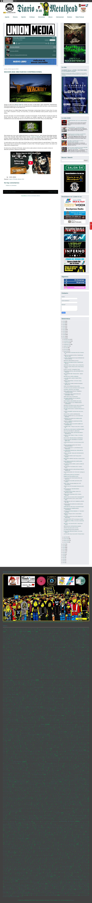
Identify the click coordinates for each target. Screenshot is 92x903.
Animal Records (43, 643)
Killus (52, 754)
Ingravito (54, 744)
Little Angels (56, 767)
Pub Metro (36, 814)
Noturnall (38, 797)
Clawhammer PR (83, 675)
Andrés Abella (60, 641)
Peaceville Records (64, 805)
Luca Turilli (61, 770)
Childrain (81, 674)
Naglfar (20, 791)
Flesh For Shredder (80, 717)
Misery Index (54, 784)
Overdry (17, 804)
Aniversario (63, 643)
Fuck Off (86, 720)
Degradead (41, 688)
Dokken (55, 695)
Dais (43, 683)
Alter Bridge (31, 640)
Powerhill (23, 811)
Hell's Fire (30, 736)
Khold (14, 754)
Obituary (57, 798)
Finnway (4, 717)
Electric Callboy (37, 702)
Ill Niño (19, 741)
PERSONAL (54, 807)
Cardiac (53, 671)
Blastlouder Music (85, 661)
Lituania (61, 767)
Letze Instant (15, 766)
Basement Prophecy (81, 654)
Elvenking (32, 704)
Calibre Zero (75, 669)
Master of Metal (85, 777)
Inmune (64, 744)
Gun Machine (84, 729)
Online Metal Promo (32, 801)
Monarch (39, 786)
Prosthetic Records (14, 814)
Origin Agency (21, 802)
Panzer (9, 805)
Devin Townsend (84, 691)
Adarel (56, 634)
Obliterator (62, 798)
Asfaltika (38, 648)
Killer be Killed (46, 754)
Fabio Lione (46, 712)
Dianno (16, 692)
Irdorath (28, 747)
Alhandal (24, 638)
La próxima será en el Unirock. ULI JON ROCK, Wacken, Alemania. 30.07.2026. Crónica (76, 135)
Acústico (26, 634)
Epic (76, 707)
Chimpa (13, 675)
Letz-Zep (9, 766)
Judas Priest (61, 751)
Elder (19, 702)
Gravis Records (42, 727)
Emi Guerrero (66, 704)
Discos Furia (63, 694)
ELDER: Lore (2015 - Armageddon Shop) (72, 369)
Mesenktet (75, 780)
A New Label (71, 631)
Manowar (26, 776)
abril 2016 (66, 537)
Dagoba (26, 683)
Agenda (7, 17)
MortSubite (77, 787)
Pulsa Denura (42, 814)
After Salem (61, 636)
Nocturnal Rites (44, 795)
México (82, 783)
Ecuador (46, 700)
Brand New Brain (6, 667)
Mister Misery (65, 784)
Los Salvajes (85, 769)
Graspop (86, 726)
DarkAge (62, 684)
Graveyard (36, 727)
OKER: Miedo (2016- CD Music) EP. (71, 396)
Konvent (9, 757)
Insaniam (6, 746)
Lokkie (40, 769)
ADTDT (15, 636)
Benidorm (48, 657)
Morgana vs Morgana (25, 787)
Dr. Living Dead (31, 697)
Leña (29, 764)
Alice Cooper (37, 638)
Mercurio (41, 780)
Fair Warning (78, 712)
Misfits (59, 784)
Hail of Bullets (60, 730)
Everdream (57, 710)
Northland (12, 797)
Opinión (23, 17)
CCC (14, 672)
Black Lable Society (22, 660)
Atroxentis (39, 650)
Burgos (63, 668)
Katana (69, 753)
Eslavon (29, 708)
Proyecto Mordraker (22, 814)
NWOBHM (49, 798)
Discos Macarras (71, 694)
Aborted (12, 633)
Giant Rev (16, 724)
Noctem (37, 795)
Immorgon (33, 741)
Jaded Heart (60, 748)
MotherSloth (6, 788)
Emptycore (9, 705)
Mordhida (11, 787)
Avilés (70, 651)
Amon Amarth (19, 641)
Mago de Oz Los (74, 773)
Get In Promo (74, 722)
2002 (64, 560)
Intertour (72, 746)
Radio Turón (15, 817)
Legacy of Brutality (36, 136)
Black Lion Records (31, 660)
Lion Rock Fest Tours (32, 767)
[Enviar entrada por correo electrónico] (7, 177)
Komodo (4, 757)
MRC (62, 788)
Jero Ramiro (11, 750)
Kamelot (21, 753)
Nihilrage (82, 794)
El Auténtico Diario (40, 701)
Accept (47, 633)
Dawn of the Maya (47, 685)
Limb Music (16, 767)
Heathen (8, 734)
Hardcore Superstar (84, 731)
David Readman (29, 685)
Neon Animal (50, 793)
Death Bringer (22, 687)
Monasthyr (44, 786)
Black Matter (46, 660)
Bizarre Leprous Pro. (41, 658)
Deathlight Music (58, 687)
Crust (30, 681)
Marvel (46, 777)
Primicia (13, 812)
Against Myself (73, 636)
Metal (11, 781)
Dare (67, 683)
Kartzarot (55, 753)
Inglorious (49, 744)
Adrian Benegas (74, 634)
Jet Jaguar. (17, 750)
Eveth (73, 710)
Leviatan (21, 766)
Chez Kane (59, 674)
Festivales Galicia (45, 715)
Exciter (40, 711)
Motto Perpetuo (41, 788)
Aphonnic (87, 644)
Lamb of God (74, 760)
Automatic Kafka (6, 651)
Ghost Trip (10, 724)
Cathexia (8, 672)
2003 (46, 628)
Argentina (82, 646)
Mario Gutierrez (31, 777)
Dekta (51, 688)
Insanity (11, 746)
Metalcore (40, 783)
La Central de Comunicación (51, 758)
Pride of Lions (77, 811)
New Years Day (21, 794)
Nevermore (84, 793)
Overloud (28, 804)
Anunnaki (40, 644)
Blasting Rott (77, 661)
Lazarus (83, 761)
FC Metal (64, 714)
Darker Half (67, 684)
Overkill (22, 804)
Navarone (4, 793)
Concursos (5, 678)
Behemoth (5, 657)
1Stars (29, 628)
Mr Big (57, 788)
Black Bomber (50, 658)
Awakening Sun (81, 651)
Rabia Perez (51, 815)
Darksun (4, 685)
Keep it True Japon (81, 753)
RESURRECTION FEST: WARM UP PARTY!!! (72, 407)
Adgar (60, 634)
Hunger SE (45, 740)
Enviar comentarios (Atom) (34, 195)
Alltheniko (76, 638)
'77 (3, 628)
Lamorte (86, 760)
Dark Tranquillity (55, 684)
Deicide (46, 688)
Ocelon (14, 800)
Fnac (37, 718)
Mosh (82, 787)
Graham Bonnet (49, 726)
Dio (42, 694)
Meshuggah (81, 780)
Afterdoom (67, 636)
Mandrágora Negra (6, 776)
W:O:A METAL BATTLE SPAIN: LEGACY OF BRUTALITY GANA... (72, 492)
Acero (59, 633)
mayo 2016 (66, 351)
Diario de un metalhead (35, 692)
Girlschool (52, 724)
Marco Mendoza (63, 776)
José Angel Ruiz (26, 751)
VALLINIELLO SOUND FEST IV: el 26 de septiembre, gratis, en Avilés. (75, 141)
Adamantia (46, 634)
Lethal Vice (79, 764)
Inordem (87, 744)
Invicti (12, 747)
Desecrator (5, 691)
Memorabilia (19, 780)
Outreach (6, 804)
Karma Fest (43, 753)
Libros (75, 766)
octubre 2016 (66, 342)
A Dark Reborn (56, 631)
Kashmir (59, 753)
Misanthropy (47, 784)
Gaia (56, 721)
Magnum (50, 773)
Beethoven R (85, 655)
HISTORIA (7, 738)
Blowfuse (30, 664)
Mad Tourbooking (6, 773)
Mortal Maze (63, 787)
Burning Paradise (78, 668)
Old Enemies (41, 800)
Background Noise (41, 653)
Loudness (33, 770)
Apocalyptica (7, 646)
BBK (44, 655)
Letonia (4, 766)
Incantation (59, 743)
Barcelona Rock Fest (52, 654)
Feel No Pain (85, 714)
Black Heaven (13, 660)
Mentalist (26, 780)
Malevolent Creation (61, 774)
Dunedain (33, 698)
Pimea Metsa (60, 808)
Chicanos (63, 674)
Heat (4, 734)
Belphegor (29, 657)
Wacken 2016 (18, 104)
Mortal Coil (57, 787)
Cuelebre (63, 681)
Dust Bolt (66, 698)
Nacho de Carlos (80, 790)
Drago (46, 697)
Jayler (85, 748)
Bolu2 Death (63, 664)
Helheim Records (22, 736)
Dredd (4, 698)
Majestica (12, 774)
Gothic (36, 726)
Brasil (11, 667)
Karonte (49, 753)
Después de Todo (24, 691)
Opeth (86, 801)
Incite (64, 743)
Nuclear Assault (6, 798)
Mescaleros (68, 780)
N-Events (73, 790)
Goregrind (19, 726)
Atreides (30, 650)
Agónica (39, 637)
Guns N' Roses (6, 730)
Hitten (20, 738)
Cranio (62, 678)
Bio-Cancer (27, 658)
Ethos (13, 710)
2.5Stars (34, 628)
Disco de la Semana (54, 694)
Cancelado (21, 671)
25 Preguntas (63, 630)
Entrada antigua (53, 192)
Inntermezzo (75, 744)
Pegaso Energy (86, 805)
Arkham (22, 647)
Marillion (10, 777)
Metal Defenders (46, 781)
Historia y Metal (14, 738)
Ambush (66, 640)
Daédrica (11, 683)
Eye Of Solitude (34, 712)
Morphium (51, 787)
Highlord (61, 737)
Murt (88, 788)
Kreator (45, 757)
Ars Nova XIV (43, 647)
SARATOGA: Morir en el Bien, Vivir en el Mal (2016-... (74, 365)
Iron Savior (69, 747)
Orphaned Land (42, 802)
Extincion (19, 712)
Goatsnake (80, 724)
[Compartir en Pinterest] (15, 177)
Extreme (23, 712)
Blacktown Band (56, 661)
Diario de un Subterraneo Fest (66, 692)
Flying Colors (29, 718)
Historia (15, 17)
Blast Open (69, 661)
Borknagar (60, 665)
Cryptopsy (44, 681)
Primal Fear (5, 812)
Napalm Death (31, 791)
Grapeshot (79, 726)
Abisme (8, 633)
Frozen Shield (73, 720)
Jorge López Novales (77, 750)
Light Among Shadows (7, 767)
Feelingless (5, 715)
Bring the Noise (41, 667)
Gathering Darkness (40, 722)
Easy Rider (19, 700)
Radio (70, 815)
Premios (42, 811)
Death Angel (15, 687)
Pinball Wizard (68, 808)
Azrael (28, 653)
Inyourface (23, 747)
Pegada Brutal (78, 805)
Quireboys (31, 815)
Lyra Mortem (45, 771)
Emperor (72, 704)
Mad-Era (13, 773)
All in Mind (64, 638)
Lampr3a (4, 761)
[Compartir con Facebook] (14, 177)
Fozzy (81, 718)
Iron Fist (47, 747)
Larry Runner (17, 762)
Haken (65, 730)
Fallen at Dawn (13, 714)
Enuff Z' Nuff (59, 707)
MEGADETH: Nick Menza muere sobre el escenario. (74, 405)
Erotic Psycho (86, 707)
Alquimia (14, 640)
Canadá (9, 671)
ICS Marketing (9, 741)
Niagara (31, 794)
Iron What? (77, 747)
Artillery (86, 647)
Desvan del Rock (47, 691)
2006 (64, 559)
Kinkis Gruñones (11, 755)
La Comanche (71, 758)
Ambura (62, 640)
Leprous (66, 764)
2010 (64, 552)
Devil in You (56, 691)
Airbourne (57, 637)
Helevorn (15, 736)
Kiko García (27, 754)
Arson (53, 647)
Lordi (51, 769)
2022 (64, 327)
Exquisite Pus (13, 712)
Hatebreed (38, 733)
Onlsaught (43, 801)
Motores (18, 788)
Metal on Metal (82, 781)
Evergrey (62, 710)
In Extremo (9, 743)
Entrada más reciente (10, 192)
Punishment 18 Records (56, 814)
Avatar (49, 651)
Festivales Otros (56, 715)
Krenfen (51, 757)
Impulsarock (85, 741)
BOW (78, 665)
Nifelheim (53, 794)
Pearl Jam (72, 805)
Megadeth (59, 779)
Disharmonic (79, 694)
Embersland (49, 704)
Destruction (38, 691)
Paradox (21, 805)
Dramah (71, 697)
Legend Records (75, 763)
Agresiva (44, 637)
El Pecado (68, 701)
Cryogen (34, 681)
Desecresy (10, 691)
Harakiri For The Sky (46, 731)
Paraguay (26, 805)
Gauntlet (47, 722)
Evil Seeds (20, 711)
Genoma (56, 722)
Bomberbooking (70, 664)
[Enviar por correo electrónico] (10, 177)
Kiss (24, 755)
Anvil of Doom (50, 644)
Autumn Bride (15, 651)
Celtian (24, 672)
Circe (56, 675)
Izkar (47, 748)
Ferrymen (37, 715)
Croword (86, 680)
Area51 (66, 646)
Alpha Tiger (9, 640)
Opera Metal (76, 801)
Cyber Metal (83, 681)
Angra (22, 643)
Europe (33, 710)
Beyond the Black (79, 657)
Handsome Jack (24, 731)
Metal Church (39, 781)
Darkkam (73, 684)
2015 (64, 544)
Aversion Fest (64, 651)
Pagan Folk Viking (68, 804)
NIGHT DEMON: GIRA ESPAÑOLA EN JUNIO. (73, 401)
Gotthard (42, 726)
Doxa (25, 697)
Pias (51, 808)
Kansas (38, 753)
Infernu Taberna (30, 744)
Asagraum (24, 648)
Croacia (21, 680)
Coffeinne (45, 677)
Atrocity (35, 650)
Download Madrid (18, 697)
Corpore (24, 678)
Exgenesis (50, 711)
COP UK (19, 678)
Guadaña (69, 729)
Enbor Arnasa (16, 705)
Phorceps (41, 808)
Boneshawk (35, 665)
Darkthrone (11, 685)
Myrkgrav (52, 790)
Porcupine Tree (58, 809)
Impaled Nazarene (45, 741)
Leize (25, 764)
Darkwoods (17, 685)
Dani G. (63, 683)
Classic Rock (69, 675)
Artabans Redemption (70, 647)
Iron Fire (43, 747)
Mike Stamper (17, 784)
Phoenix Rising (34, 808)
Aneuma (73, 641)
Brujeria (60, 667)
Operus (82, 801)
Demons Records (31, 690)
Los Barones (70, 769)
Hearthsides (86, 733)
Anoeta (10, 644)
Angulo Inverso (28, 643)
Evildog (26, 711)
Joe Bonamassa (37, 750)
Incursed (74, 743)
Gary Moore (25, 722)
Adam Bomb (39, 634)
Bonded (4, 665)
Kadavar (4, 753)
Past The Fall (38, 805)
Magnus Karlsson (57, 773)
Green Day (62, 727)
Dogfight (45, 695)
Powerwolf (28, 811)
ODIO (18, 800)
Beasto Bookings (78, 655)
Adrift (11, 636)
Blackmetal (42, 661)
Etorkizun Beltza (22, 710)
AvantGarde (43, 651)
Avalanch (30, 651)
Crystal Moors (50, 681)
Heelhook (4, 736)
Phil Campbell (18, 808)
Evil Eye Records (79, 710)
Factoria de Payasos (52, 712)
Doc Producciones (22, 695)
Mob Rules (26, 786)
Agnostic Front (32, 637)
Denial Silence (43, 690)
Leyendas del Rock (57, 766)
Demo (14, 690)
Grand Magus (58, 726)
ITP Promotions (21, 748)
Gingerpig (37, 724)
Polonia (40, 809)
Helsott (84, 736)
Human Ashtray (24, 740)
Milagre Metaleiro (25, 784)
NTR (70, 797)
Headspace (74, 733)
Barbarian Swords (37, 654)
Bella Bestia (17, 657)
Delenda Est (68, 688)
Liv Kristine (67, 767)
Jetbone (22, 750)
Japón (81, 748)
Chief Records (74, 674)
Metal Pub (10, 783)
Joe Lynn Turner (46, 750)
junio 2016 (66, 349)
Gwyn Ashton (30, 730)
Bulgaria (36, 668)
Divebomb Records (6, 695)
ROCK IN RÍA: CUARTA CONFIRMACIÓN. (72, 414)
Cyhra (88, 681)
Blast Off (63, 661)
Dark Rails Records (47, 684)
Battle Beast (30, 655)
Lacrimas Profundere (31, 760)
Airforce (61, 637)
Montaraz (60, 786)
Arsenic (49, 647)
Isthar (86, 747)
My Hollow (42, 790)
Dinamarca (29, 694)
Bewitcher (72, 657)
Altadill (18, 640)
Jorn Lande (10, 751)
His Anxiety (86, 737)
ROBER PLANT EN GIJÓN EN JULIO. (71, 476)
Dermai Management (69, 690)
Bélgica (10, 657)
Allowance (70, 638)
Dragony (61, 697)
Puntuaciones (73, 814)
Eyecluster (40, 712)
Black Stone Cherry (12, 661)
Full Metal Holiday (22, 721)
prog (52, 812)
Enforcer (69, 705)
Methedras (71, 783)
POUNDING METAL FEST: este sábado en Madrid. (73, 519)
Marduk (87, 776)
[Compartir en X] (12, 177)
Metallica (53, 783)
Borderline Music (52, 665)
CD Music (18, 672)
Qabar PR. (86, 814)
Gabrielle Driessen (46, 721)
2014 (64, 545)
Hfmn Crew (39, 737)
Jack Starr (54, 748)
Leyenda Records (47, 766)
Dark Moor (40, 684)
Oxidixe (44, 804)
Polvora (46, 809)
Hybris (68, 740)
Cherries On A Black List (50, 674)
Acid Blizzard (70, 633)
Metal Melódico (74, 781)
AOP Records (57, 644)
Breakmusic (24, 667)
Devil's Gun (63, 691)
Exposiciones (6, 712)
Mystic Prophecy (59, 790)
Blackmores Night (48, 661)
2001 (64, 562)
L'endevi (26, 758)
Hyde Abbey (73, 740)
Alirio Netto (57, 638)
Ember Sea (44, 704)
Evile (31, 711)
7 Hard (39, 631)
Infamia (4, 744)
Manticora (37, 776)
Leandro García (7, 763)
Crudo (4, 681)
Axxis (86, 651)
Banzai (15, 654)
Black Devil (84, 658)
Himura (73, 737)
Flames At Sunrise (61, 717)
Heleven (9, 736)
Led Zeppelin (37, 763)
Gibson (21, 724)
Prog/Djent (57, 812)
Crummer (16, 681)
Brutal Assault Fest (69, 667)
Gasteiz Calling (32, 722)
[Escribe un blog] (11, 177)
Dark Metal (33, 684)
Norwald (28, 797)
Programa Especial (68, 812)
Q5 (81, 814)
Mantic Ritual (32, 776)
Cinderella (46, 675)
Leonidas (47, 764)
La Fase (85, 758)
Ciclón (36, 675)
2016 (64, 337)
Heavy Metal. (62, 734)
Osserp (63, 802)
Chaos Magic (13, 674)
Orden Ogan (11, 802)
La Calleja (41, 758)
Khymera (21, 754)
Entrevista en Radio (34, 707)
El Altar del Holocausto (30, 701)
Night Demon (59, 794)
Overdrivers (12, 804)
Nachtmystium (14, 791)
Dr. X (42, 697)
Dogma (50, 695)
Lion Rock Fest (22, 767)
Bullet (40, 668)
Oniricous (25, 801)
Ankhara (75, 643)
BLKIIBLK (45, 662)
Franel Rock (11, 720)
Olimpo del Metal (54, 800)
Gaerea (53, 721)
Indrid (79, 743)
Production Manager (39, 812)
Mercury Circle (47, 780)
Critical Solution (15, 680)
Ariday (10, 647)
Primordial (19, 812)
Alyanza (42, 640)
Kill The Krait (34, 754)
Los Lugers (77, 769)
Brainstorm (84, 665)
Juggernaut (73, 751)
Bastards (12, 655)
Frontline (61, 720)
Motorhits (31, 788)
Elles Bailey (17, 704)
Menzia (30, 780)
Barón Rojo (67, 654)
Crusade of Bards (23, 681)
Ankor (80, 643)
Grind (14, 729)
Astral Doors (74, 648)
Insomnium (44, 746)
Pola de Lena (30, 809)
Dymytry (71, 698)
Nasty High (68, 791)
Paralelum (31, 805)
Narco (48, 791)
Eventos (69, 17)
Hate (19, 733)
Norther (86, 795)
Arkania (18, 647)
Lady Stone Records (64, 760)
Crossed (40, 680)
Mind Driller (32, 784)
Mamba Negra (85, 774)
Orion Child (28, 802)
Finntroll (86, 715)
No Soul (15, 795)
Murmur (80, 788)
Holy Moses (42, 738)
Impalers (55, 741)
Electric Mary (52, 702)
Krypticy (78, 757)
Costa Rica (45, 678)
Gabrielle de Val (39, 721)
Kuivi (7, 758)
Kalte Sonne (10, 753)
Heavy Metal (43, 734)
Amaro (46, 640)
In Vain (44, 743)
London (45, 769)
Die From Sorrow (84, 692)
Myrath (47, 790)
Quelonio (25, 815)
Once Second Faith (6, 801)
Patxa (50, 805)
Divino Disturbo (14, 695)
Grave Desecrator (14, 727)
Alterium (37, 640)
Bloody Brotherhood (8, 664)
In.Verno (54, 743)
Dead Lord (76, 685)
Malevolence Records (51, 774)
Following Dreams (49, 718)
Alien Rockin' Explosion (47, 638)
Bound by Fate (73, 665)
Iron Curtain (37, 747)
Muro (84, 788)
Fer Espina (25, 715)
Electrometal (72, 702)
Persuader (61, 807)
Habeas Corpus (37, 730)
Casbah (79, 671)
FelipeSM (19, 715)
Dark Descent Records (9, 684)
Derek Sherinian (56, 690)
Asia (57, 648)
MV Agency (28, 790)
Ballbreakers (76, 653)
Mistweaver (72, 784)
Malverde (73, 774)
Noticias (33, 797)
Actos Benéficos (10, 634)
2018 (64, 334)
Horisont (58, 738)
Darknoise (78, 684)
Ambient (57, 640)
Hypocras (79, 740)
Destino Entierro (32, 691)
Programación (79, 812)
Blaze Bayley (7, 662)
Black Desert (77, 658)
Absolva (37, 633)
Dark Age (72, 683)
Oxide (40, 804)
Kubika (86, 757)
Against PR (79, 636)
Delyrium (4, 690)
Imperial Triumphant (77, 741)
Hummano (31, 740)
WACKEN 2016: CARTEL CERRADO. (71, 376)
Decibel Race (85, 687)
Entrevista (23, 707)
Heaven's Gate (23, 734)
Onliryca (38, 801)
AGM (26, 637)
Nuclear (86, 797)
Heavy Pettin (68, 734)
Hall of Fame (70, 730)
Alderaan (86, 637)
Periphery (34, 807)
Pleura (87, 808)
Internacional (60, 17)
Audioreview (67, 650)
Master (78, 777)
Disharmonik (85, 694)
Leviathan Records (33, 766)
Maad (51, 771)
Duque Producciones (55, 698)
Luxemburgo (17, 771)
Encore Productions (30, 705)
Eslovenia (34, 708)
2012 (64, 549)
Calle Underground (83, 669)
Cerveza (75, 672)
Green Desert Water (70, 727)
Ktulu (82, 757)
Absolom (33, 633)
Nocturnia (50, 795)
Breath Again (30, 667)
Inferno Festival (21, 744)
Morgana (16, 787)
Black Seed (5, 661)
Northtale (17, 797)
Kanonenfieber (32, 753)
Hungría (50, 740)
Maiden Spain (81, 773)
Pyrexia (78, 814)
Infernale (15, 744)
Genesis (52, 722)
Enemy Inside (58, 705)
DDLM (60, 685)
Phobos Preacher (26, 808)
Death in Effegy (29, 687)
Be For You (49, 655)
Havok (56, 733)
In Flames (16, 743)
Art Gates (59, 647)
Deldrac (62, 688)
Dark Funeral (27, 684)
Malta (68, 774)
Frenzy (41, 720)
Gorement (24, 726)
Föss (78, 718)
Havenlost (51, 733)
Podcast (4, 809)
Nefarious (40, 793)
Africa (56, 636)
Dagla (21, 683)
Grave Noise (29, 727)
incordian (69, 743)
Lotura (29, 770)
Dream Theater (83, 697)
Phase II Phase (5, 808)
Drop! (12, 698)
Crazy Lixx (72, 678)
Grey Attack (83, 727)
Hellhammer (62, 736)
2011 (64, 550)
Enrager (81, 705)
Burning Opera (69, 668)
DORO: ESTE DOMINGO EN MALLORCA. (72, 386)
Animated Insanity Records (54, 643)
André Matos (53, 641)
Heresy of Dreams (8, 737)
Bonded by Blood (10, 665)
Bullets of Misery (47, 668)
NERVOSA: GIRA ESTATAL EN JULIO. (71, 360)
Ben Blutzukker (35, 657)
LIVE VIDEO (17, 769)
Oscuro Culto (57, 802)
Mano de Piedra (18, 776)
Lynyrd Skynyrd (39, 771)
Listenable (44, 767)
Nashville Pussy (54, 791)
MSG (66, 788)
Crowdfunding (63, 680)
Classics (76, 675)
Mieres (10, 784)
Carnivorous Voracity (60, 671)
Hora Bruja (53, 738)
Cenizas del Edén (44, 672)
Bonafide (86, 664)
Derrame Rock (78, 690)
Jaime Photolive (68, 748)
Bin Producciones (19, 658)
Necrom (15, 793)
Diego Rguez (11, 694)
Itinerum (9, 748)
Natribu (85, 791)
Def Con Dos (20, 688)
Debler (72, 687)
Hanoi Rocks (38, 731)
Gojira (4, 726)
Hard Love (54, 731)
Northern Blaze (6, 797)
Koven (24, 757)
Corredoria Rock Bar (31, 678)
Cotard (50, 678)
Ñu (52, 798)
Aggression (20, 637)
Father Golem (58, 714)
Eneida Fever (51, 705)
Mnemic (15, 786)
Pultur (47, 814)
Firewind (19, 717)
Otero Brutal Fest (75, 802)
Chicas (68, 674)
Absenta (22, 633)
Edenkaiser (57, 700)
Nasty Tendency (74, 791)
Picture (55, 808)
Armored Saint (28, 647)
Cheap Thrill (33, 674)
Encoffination (23, 705)
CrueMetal (10, 681)
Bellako (23, 657)
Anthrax (34, 644)
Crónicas (32, 17)
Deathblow (45, 687)
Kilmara (57, 754)
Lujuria (80, 770)
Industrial (85, 743)
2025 (64, 322)
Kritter (69, 757)
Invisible (18, 747)
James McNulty (75, 748)
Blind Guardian (23, 662)
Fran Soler (86, 718)
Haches (47, 730)
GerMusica (68, 722)
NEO (45, 793)
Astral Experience (83, 648)
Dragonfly (51, 697)
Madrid (26, 773)
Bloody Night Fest (23, 664)
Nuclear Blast (14, 798)
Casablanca (67, 671)
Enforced (64, 705)
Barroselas (74, 654)
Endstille (45, 705)
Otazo (68, 802)
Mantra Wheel (43, 776)
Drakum (66, 697)
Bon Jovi (80, 664)
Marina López (24, 777)
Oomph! (63, 801)
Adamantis (52, 634)
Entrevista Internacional (48, 707)
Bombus (75, 664)
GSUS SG (57, 729)
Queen (13, 815)
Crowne (75, 680)
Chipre (23, 675)
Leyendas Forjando (68, 766)
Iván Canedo (30, 748)
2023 (64, 326)
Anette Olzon (67, 641)
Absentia (27, 633)
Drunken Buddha (18, 698)
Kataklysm (64, 753)
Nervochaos (62, 793)
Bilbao (11, 658)
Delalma (56, 688)
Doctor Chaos (40, 695)
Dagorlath (31, 683)
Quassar (9, 815)
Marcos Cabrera (73, 776)
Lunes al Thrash (6, 771)
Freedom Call (35, 720)
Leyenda (40, 766)
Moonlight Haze (73, 786)
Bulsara (54, 668)
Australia (80, 650)
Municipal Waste (73, 788)
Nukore (34, 798)
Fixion (53, 717)
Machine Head (65, 771)
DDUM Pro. (68, 685)
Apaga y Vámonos (78, 644)
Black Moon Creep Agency (72, 660)
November (44, 797)
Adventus (21, 636)
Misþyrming (78, 784)
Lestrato (72, 764)
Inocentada (81, 744)
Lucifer (66, 770)
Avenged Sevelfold (56, 651)
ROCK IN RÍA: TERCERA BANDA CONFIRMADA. (73, 438)
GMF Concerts (72, 724)
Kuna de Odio (13, 758)
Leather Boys (14, 763)
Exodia (65, 711)
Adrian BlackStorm (82, 634)
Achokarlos (64, 633)
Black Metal (53, 660)
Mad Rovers (84, 771)
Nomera (56, 795)
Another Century (22, 644)
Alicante (30, 638)
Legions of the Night (13, 764)
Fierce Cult (67, 715)
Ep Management (69, 707)
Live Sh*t (10, 769)
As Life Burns (17, 648)
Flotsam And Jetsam (19, 718)
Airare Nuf (50, 637)
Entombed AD (15, 707)
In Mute (22, 743)
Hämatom (76, 730)
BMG (49, 664)
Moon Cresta (65, 786)
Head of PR (62, 733)
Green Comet (55, 727)
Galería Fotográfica (63, 721)
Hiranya (77, 737)
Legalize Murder (68, 763)
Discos (50, 17)
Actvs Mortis (19, 634)
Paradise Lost (15, 805)
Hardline (4, 733)
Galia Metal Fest (76, 721)
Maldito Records (38, 774)
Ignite (15, 741)
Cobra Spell (27, 677)
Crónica (32, 680)
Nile (86, 794)
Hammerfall (5, 731)
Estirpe (53, 708)
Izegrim (43, 748)
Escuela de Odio (21, 708)
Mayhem (22, 779)
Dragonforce (57, 697)
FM (33, 718)
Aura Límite (74, 650)
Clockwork (14, 677)
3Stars (87, 630)
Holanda (29, 738)
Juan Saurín (42, 751)
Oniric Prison (19, 801)
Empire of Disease (79, 704)
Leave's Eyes (30, 763)
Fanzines (32, 714)
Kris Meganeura (58, 757)
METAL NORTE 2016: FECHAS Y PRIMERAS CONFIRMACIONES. (73, 392)
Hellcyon (35, 736)
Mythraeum (67, 790)
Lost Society (5, 770)
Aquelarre (25, 646)
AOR (63, 644)
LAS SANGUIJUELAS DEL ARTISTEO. (71, 529)
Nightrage (71, 794)
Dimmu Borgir (22, 694)
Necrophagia (31, 793)
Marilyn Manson (17, 777)
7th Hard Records (45, 631)
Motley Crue (13, 788)
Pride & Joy (69, 811)
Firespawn (14, 717)
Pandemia (77, 804)
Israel (82, 747)
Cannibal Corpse (38, 671)
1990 (25, 628)
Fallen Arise (6, 714)
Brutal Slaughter (6, 668)
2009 (64, 554)
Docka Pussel (32, 695)
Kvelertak (19, 758)
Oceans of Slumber (7, 800)
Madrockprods (33, 773)
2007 (64, 557)
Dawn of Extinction (38, 685)
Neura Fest (79, 793)
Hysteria (84, 740)
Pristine (31, 812)
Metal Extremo (55, 781)
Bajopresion (70, 653)
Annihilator (5, 644)
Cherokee (40, 674)
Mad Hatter (72, 771)
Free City (28, 720)
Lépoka (61, 764)
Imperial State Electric (68, 741)
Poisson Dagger (24, 809)
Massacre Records (71, 777)
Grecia (48, 727)
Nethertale (73, 793)
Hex (34, 737)
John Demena (60, 750)
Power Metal (15, 811)
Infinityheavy (43, 744)
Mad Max (77, 771)
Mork (32, 787)
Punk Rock (65, 814)
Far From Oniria (39, 714)
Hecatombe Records (83, 734)
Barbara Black (29, 654)
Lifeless (86, 766)
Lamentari (81, 760)
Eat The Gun (26, 700)
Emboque (56, 704)
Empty (4, 705)
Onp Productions (50, 801)
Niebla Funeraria (47, 794)
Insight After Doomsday (27, 746)
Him (69, 737)
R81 (46, 815)
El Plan (73, 701)
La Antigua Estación (33, 758)
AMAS (51, 640)
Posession (80, 809)
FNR (41, 718)
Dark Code (77, 683)
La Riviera (9, 760)
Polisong (36, 809)
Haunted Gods (45, 733)
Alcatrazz (75, 637)
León (41, 764)
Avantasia (37, 651)
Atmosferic (15, 650)
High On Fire (46, 737)
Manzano (56, 776)
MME (83, 784)
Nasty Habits (61, 791)
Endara (36, 705)
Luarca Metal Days (41, 770)
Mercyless (62, 780)
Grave (8, 727)
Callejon (4, 671)
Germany (62, 722)
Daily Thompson (38, 683)
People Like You (7, 807)
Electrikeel (65, 702)
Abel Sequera (82, 631)
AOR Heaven (69, 644)
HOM (48, 738)
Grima (9, 729)
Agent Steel (15, 637)
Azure (34, 653)
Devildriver (77, 691)
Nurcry (43, 798)
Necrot (36, 793)
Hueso (6, 740)
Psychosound (30, 814)
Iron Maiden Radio (62, 747)
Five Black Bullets (47, 717)
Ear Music (6, 700)
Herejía (88, 736)
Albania (70, 637)
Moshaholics (87, 787)
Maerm (45, 773)
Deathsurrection (66, 687)
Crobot (26, 680)
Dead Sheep (82, 685)
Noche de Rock (30, 795)
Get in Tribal (81, 722)
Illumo (24, 741)
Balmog (82, 653)
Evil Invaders (13, 711)
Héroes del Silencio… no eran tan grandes (75, 127)
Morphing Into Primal (44, 787)
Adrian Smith (5, 636)
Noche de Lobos (22, 795)
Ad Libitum (32, 634)
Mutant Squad (20, 790)
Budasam (31, 668)
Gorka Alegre (30, 726)
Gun (79, 729)
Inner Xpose (69, 744)
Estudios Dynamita (60, 708)
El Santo (85, 701)
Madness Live (20, 773)
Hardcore (75, 731)
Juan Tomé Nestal (51, 751)
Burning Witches (85, 668)
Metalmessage (59, 783)
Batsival (17, 655)
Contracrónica (13, 678)
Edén (51, 700)
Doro (10, 697)
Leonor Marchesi (54, 764)
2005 (49, 628)
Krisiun (64, 757)
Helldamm (41, 736)
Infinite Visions (37, 744)
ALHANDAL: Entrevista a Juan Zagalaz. (71, 389)
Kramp (35, 757)
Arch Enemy (37, 646)
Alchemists (81, 637)
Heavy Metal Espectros (54, 734)
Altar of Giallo (25, 640)
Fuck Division (80, 720)
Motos (35, 788)
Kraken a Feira (29, 757)
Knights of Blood (74, 755)
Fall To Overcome (86, 712)
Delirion (78, 688)
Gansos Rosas (18, 722)
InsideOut (17, 746)
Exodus (77, 711)
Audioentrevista (59, 650)
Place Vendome (81, 808)
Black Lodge (39, 660)
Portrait (68, 809)
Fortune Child (68, 718)
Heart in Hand (79, 733)
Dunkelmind (45, 698)
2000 (39, 628)
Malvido (78, 774)
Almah (81, 638)
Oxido (49, 804)
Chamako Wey (6, 674)
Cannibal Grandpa (47, 671)
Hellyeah (79, 736)
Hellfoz (51, 736)
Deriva (62, 690)
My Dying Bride (35, 790)
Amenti (82, 640)
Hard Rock (61, 731)
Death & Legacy (7, 687)
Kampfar (26, 753)
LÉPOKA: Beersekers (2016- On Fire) (71, 527)
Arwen (4, 648)
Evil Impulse (5, 711)
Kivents (53, 756)
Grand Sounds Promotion (68, 726)
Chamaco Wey (83, 672)
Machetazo (59, 771)
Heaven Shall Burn (15, 734)
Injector (59, 744)
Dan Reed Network (56, 683)
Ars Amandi (35, 647)
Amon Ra (26, 641)
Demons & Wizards (21, 690)
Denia (39, 690)
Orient (16, 802)
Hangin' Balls (31, 731)
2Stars (74, 630)
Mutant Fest (11, 790)
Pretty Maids (55, 811)
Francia (4, 720)
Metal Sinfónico (16, 783)
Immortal (38, 741)
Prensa (48, 811)
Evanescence (43, 710)
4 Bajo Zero (10, 631)
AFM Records (49, 636)
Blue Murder (36, 664)
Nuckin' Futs (81, 797)
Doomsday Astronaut (79, 695)
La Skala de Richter (16, 760)
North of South (80, 795)
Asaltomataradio (31, 648)
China (19, 675)
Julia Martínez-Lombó (82, 751)
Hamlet (85, 730)
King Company (69, 754)
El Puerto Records (78, 701)
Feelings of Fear (11, 715)
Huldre (12, 740)
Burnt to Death (8, 669)
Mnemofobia (20, 786)
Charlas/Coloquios (20, 674)
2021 (64, 329)
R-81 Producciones (40, 815)
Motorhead (24, 788)
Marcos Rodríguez (81, 776)
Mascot (63, 777)
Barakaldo (22, 654)
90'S (51, 631)
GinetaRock (31, 724)
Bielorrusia (86, 657)
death (88, 685)
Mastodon (12, 779)
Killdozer (40, 754)
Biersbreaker (5, 658)
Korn (13, 757)
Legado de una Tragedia (58, 763)
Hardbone (69, 731)
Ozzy (54, 804)
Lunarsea (86, 770)
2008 (64, 555)
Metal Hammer (65, 781)
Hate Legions (32, 733)
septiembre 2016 (67, 344)
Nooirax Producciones (70, 795)
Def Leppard (27, 688)
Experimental (84, 711)
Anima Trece (35, 643)
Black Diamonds (6, 660)
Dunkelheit (40, 698)
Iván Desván (37, 748)
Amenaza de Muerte (74, 640)
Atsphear (44, 650)
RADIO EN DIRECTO (79, 815)
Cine (51, 675)
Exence (44, 711)
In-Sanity (49, 743)
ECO (43, 700)
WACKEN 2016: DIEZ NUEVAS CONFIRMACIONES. (74, 429)
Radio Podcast (80, 17)
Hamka (80, 730)
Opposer (4, 802)
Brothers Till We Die (53, 667)
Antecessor (29, 644)
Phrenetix (46, 808)
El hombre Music (61, 701)
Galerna (70, 721)
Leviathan (26, 766)
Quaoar (4, 815)
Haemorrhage (53, 730)
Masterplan (5, 779)
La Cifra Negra (64, 758)
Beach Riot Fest (56, 655)
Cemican (37, 672)
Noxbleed (58, 797)
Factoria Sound (61, 712)
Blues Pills (45, 664)
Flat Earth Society (71, 717)
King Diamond (77, 754)
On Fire (85, 800)
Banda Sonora (10, 654)
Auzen (25, 651)
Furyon (29, 721)
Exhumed (60, 711)
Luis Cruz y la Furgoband (72, 770)
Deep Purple (6, 688)
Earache (13, 700)
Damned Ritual (49, 683)
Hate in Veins (24, 733)
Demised (9, 690)
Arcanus (30, 646)
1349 (19, 628)
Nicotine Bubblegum (38, 794)
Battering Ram (23, 655)
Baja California (61, 653)
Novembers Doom (51, 797)
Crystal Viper (57, 681)
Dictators (77, 692)
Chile (9, 675)
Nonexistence (62, 795)
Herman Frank (21, 737)
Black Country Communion (68, 658)
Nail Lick (25, 791)
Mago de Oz (66, 773)
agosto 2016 (66, 346)
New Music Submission (13, 794)
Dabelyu (5, 683)
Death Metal (37, 687)
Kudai (4, 758)
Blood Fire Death (62, 662)
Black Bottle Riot (58, 658)
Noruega (22, 797)
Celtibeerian (30, 672)
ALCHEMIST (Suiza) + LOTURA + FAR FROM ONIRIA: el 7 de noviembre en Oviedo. (74, 71)
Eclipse (37, 700)
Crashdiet (67, 678)
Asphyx (69, 648)
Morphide (36, 787)
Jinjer (27, 750)
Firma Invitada (27, 717)
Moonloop (79, 786)
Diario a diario (24, 692)
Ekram (13, 701)
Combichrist (71, 677)
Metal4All (24, 783)
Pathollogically (45, 805)
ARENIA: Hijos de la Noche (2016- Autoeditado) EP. (74, 496)
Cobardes (21, 677)
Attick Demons (51, 650)
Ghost (5, 724)
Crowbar (57, 680)
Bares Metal (60, 654)
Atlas (10, 650)
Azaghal (12, 653)
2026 (64, 321)
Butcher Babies (20, 669)
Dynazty (81, 698)
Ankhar (70, 643)
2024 (64, 324)
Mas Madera (52, 777)
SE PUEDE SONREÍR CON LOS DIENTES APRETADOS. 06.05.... (72, 399)
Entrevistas (41, 17)
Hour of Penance (73, 738)
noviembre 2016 (67, 341)
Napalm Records (40, 791)
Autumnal (20, 651)
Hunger (40, 740)
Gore (14, 726)
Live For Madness (81, 767)
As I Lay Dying (9, 648)
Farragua (45, 714)
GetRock (87, 722)
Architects (50, 646)
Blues (40, 664)
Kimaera (63, 754)
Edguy (77, 700)
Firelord (9, 717)
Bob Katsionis (56, 664)
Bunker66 (58, 668)
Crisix (7, 680)
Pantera (4, 805)
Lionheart (39, 767)
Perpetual (39, 807)
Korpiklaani (18, 757)
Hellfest (46, 736)
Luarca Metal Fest (52, 770)
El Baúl (46, 701)
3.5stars (80, 630)
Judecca (68, 751)
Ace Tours (53, 633)
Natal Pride (81, 791)
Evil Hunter (85, 710)
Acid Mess (76, 633)
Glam (57, 724)
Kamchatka (17, 753)
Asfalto (43, 648)
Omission (80, 800)
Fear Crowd (70, 714)
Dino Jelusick (36, 694)
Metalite (46, 783)
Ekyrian (23, 701)
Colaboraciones (51, 677)
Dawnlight (55, 685)
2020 (64, 331)
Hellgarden (57, 736)
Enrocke (86, 705)
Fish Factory (36, 717)
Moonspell (5, 787)
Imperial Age (61, 741)
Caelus (50, 669)
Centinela (51, 672)
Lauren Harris (77, 761)
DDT (64, 685)
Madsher (40, 773)
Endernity (41, 705)
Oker (36, 800)
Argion (87, 646)
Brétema (35, 667)
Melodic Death (78, 779)
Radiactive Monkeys (64, 815)
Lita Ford (51, 767)
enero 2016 (66, 542)
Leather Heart (23, 763)
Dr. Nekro (38, 697)
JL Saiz (31, 750)
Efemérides (82, 700)
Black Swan (20, 661)
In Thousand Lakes (37, 743)
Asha (47, 648)
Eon (64, 707)
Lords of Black (56, 769)
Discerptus (47, 694)
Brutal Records (85, 667)
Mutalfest (5, 790)
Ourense (87, 802)
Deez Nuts (13, 688)
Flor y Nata (12, 718)
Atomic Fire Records (23, 650)
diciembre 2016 (67, 339)
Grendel (77, 727)
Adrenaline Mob (66, 634)
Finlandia (80, 715)
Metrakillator (77, 783)
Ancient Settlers (44, 641)
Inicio (32, 192)
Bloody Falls (16, 664)
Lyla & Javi (32, 771)
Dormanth (5, 697)
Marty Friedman (40, 777)
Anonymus (15, 644)
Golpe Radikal (9, 726)
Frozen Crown (67, 720)
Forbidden (57, 718)
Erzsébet (6, 708)
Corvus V (38, 678)
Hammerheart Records (14, 731)
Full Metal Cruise (13, 721)
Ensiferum (4, 707)
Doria (85, 695)
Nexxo (27, 794)
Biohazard (33, 658)
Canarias (15, 671)
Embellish (38, 704)
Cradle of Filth (56, 678)
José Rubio (35, 751)
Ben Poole (42, 657)
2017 (64, 336)
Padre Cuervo (59, 804)
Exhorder (55, 711)
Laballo (23, 760)
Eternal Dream (71, 708)
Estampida (47, 708)
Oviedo (34, 804)
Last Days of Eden (40, 761)
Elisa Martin (11, 704)
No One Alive (10, 795)
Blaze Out (15, 662)
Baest (55, 653)
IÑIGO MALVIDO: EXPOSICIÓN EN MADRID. (72, 526)
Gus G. (18, 730)
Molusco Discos (32, 786)
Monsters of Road (53, 786)
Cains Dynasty (63, 669)
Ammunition (12, 641)
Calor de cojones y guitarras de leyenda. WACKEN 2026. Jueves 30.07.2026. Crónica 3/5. (77, 148)
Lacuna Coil (40, 760)
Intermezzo (58, 746)
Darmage (22, 685)
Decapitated (77, 687)
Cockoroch (38, 677)
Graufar (4, 727)
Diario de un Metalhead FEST (50, 692)
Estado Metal (40, 708)
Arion (14, 647)
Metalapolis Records (31, 783)
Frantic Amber (21, 720)
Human (16, 740)
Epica (80, 707)
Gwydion (24, 730)
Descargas (85, 690)
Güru (14, 730)
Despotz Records (17, 691)
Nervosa (67, 793)
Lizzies (23, 769)
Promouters (5, 814)
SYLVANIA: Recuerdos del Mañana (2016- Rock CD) (74, 387)
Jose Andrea (17, 751)
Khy (17, 754)
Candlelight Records (29, 671)
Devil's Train (70, 691)
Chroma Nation (29, 675)
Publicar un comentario (11, 185)
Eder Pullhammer (63, 700)
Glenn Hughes (63, 724)
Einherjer (9, 701)
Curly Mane (78, 681)
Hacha (43, 730)
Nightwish (77, 794)
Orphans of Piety (50, 802)
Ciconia (40, 675)
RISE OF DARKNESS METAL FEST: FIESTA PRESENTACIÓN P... (72, 446)
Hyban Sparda (57, 740)
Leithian (20, 764)
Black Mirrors (62, 660)
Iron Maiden (53, 747)
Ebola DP (32, 700)
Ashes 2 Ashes (52, 648)
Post (86, 809)
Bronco (46, 667)
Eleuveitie (5, 704)
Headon (68, 733)
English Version (76, 705)
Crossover (51, 680)
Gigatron (25, 724)
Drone (9, 698)
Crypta (39, 681)
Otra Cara (83, 802)
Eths (17, 710)
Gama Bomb (85, 721)
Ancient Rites (37, 641)
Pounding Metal (6, 811)
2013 (64, 547)
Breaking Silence (18, 667)
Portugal (73, 809)
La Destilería (79, 758)
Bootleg (46, 665)
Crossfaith (46, 680)
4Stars (24, 631)
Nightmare (66, 794)
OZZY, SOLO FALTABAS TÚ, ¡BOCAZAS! (71, 430)
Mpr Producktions (50, 788)
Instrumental (51, 746)
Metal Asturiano (21, 781)
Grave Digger (21, 727)
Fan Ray (27, 714)
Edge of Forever (71, 700)
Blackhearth (35, 661)
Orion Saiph (35, 802)
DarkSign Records (84, 684)
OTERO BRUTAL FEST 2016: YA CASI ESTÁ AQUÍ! (74, 506)
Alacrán (66, 637)
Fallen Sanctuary (21, 714)
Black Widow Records (28, 661)
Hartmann (10, 733)
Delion (73, 688)
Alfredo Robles (18, 638)
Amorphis (32, 641)
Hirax (82, 737)
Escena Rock (13, 708)
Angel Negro (80, 641)
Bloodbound (81, 662)
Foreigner (62, 718)
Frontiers (53, 720)
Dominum (60, 695)
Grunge (51, 729)
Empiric (86, 704)
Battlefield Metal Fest (38, 655)
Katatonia (74, 753)
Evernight (68, 710)
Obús (86, 798)
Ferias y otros (31, 715)
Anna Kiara (86, 643)
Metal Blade (31, 781)
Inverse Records (6, 747)
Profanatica (47, 812)
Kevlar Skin (9, 754)
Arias (6, 647)
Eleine (86, 702)
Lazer (88, 761)
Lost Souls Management (14, 770)
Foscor (73, 718)
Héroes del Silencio (28, 737)
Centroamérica (57, 672)
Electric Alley (29, 702)
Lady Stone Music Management (51, 760)
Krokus (73, 757)
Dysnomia (87, 698)
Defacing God (35, 688)
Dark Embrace (18, 684)
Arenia (76, 646)
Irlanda (33, 747)
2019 (64, 332)
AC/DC (42, 633)
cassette (83, 671)
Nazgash (10, 793)
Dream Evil (76, 697)
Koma (86, 755)
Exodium (72, 711)
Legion (81, 763)
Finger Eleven (73, 715)
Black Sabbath (84, 660)
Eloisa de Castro (25, 704)
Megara (65, 779)
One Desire (13, 801)
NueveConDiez (27, 798)
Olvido (67, 800)
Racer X (57, 815)
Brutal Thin (13, 668)
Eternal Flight (78, 708)
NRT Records (64, 797)
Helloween (68, 736)
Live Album (72, 767)
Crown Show (70, 680)
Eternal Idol (85, 708)
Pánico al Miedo (85, 804)
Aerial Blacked (35, 636)
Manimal (12, 776)
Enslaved (9, 707)
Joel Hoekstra (54, 750)
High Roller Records (54, 737)
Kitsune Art (43, 755)
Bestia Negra (55, 657)
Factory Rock (70, 712)
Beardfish (64, 655)
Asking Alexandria (63, 648)
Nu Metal (74, 797)
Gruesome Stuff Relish (42, 729)
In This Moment (29, 743)
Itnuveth (14, 748)
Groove (26, 729)
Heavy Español (32, 734)
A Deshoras (64, 631)
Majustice (17, 774)
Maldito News (29, 774)
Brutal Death (76, 667)
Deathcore (51, 687)
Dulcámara (27, 698)
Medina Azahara (48, 779)
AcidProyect (82, 633)
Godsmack (85, 724)
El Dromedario (53, 701)
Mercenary (36, 780)
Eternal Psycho (6, 710)
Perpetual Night (46, 807)
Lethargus (86, 764)
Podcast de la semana (13, 809)
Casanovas (75, 671)
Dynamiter (76, 698)
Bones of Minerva (27, 665)
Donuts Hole (65, 695)
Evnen (36, 711)
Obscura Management (70, 798)
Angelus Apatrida (12, 643)
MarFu (5, 777)
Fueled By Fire (5, 721)
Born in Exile (66, 665)
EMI (60, 704)
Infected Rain (10, 744)
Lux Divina (12, 771)
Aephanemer (28, 636)
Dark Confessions (85, 683)
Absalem (18, 633)
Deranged (49, 690)
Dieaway (4, 694)
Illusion (28, 741)
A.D (77, 631)
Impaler (51, 741)
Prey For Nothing (62, 811)
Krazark (40, 757)
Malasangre (22, 774)
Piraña (75, 808)
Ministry (38, 784)
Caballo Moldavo (28, 669)
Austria (85, 650)
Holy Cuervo (35, 738)
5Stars (33, 631)
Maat (55, 771)
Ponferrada (52, 809)
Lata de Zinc (54, 761)
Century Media (66, 672)
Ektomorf (18, 701)
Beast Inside (70, 655)
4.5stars (16, 631)
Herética (14, 737)
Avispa (75, 651)
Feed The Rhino (78, 714)
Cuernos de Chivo (70, 681)
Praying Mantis (35, 811)
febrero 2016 (66, 540)
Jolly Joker (67, 750)
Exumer (28, 712)
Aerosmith (42, 636)
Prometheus (86, 812)
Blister (39, 662)
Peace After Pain (56, 805)
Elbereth (14, 702)
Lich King (81, 766)
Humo (36, 740)
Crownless (81, 680)
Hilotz (65, 737)
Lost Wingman (23, 770)
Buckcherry (25, 668)
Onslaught (58, 801)
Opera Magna (69, 801)
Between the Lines (64, 657)
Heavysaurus (75, 734)
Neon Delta (55, 793)
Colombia (65, 677)
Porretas (63, 809)
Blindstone (34, 662)
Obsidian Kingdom (80, 798)
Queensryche (19, 815)
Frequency (47, 720)
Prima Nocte (84, 811)
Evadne (38, 710)
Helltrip (74, 736)
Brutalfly (19, 668)
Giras (43, 724)
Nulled (38, 798)
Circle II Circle (61, 675)
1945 (22, 628)
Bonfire (41, 665)
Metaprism (66, 783)
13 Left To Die (13, 628)
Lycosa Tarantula (24, 771)
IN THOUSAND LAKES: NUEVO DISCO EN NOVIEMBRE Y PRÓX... (72, 394)
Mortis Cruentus (70, 787)
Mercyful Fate (55, 780)
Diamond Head (10, 692)
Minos (42, 784)
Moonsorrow (85, 786)
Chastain (28, 674)
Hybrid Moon (63, 740)
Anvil (44, 644)
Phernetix (11, 808)
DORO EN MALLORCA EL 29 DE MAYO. (72, 474)
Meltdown (13, 780)
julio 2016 (66, 347)
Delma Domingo (85, 688)
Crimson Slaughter (83, 678)
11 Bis (7, 628)
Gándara (11, 722)
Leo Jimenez (35, 764)
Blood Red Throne (73, 662)
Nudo (21, 798)
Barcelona (44, 654)
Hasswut (14, 733)
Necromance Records (22, 793)
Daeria (16, 683)
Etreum (29, 710)
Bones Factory (18, 665)
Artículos (78, 647)
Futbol (33, 721)
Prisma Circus (25, 812)
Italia (4, 748)
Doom (71, 695)
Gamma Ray (5, 722)
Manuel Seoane (49, 776)
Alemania (5, 638)
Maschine (58, 777)
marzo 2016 (66, 538)
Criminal (76, 678)
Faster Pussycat (51, 714)
